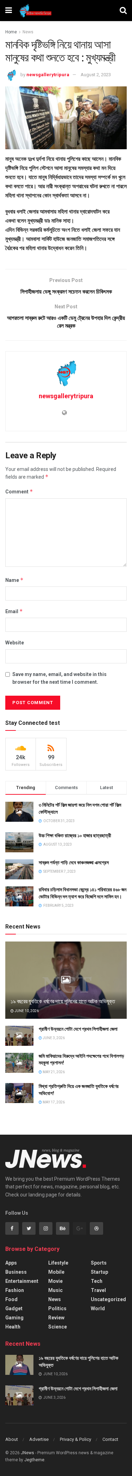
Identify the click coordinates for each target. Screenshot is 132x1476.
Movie (55, 1281)
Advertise (39, 1439)
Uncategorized (108, 1299)
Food (11, 1299)
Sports (99, 1263)
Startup (99, 1272)
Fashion (14, 1290)
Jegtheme (34, 1459)
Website (14, 642)
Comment (19, 491)
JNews (27, 1452)
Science (57, 1327)
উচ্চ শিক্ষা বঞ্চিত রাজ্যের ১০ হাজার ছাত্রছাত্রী (75, 835)
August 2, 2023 (96, 74)
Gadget (14, 1308)
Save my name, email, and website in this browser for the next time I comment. (59, 678)
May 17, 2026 (53, 1102)
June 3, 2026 (53, 1038)
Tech (96, 1281)
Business (16, 1272)
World (98, 1308)
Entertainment (21, 1281)
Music (55, 1290)
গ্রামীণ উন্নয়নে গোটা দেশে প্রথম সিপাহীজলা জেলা (78, 1029)
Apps (11, 1263)
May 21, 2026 (53, 1072)
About (11, 1439)
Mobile (56, 1272)
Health (12, 1327)
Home (11, 31)
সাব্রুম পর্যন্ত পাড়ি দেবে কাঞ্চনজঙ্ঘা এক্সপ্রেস (74, 862)
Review (56, 1317)
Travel (98, 1290)
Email (14, 611)
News (28, 31)
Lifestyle (58, 1263)
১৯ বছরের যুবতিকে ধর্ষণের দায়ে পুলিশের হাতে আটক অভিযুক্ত (63, 1001)
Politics (57, 1308)
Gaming (14, 1317)
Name (14, 580)
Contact (110, 1439)
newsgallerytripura (47, 74)
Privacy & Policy (75, 1439)
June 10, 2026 (26, 1011)
